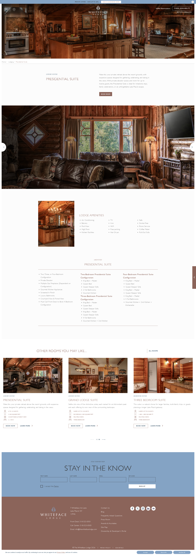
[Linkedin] (148, 508)
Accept (145, 552)
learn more (25, 426)
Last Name (73, 476)
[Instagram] (143, 508)
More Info (164, 552)
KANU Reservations (163, 8)
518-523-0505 (86, 525)
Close (193, 2)
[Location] (14, 9)
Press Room (105, 520)
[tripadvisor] (153, 508)
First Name (44, 476)
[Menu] (5, 9)
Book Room (105, 94)
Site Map (104, 527)
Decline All (182, 552)
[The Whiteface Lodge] (98, 11)
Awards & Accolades (109, 523)
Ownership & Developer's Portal (113, 531)
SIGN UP (142, 486)
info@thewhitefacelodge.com (86, 529)
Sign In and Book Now (111, 2)
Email (101, 476)
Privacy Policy (105, 547)
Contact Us (105, 508)
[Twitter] (138, 508)
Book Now (10, 426)
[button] (4, 147)
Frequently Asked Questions (111, 516)
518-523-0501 (85, 522)
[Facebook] (132, 508)
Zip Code (132, 476)
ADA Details (119, 547)
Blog (102, 512)
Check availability (182, 8)
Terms (56, 486)
